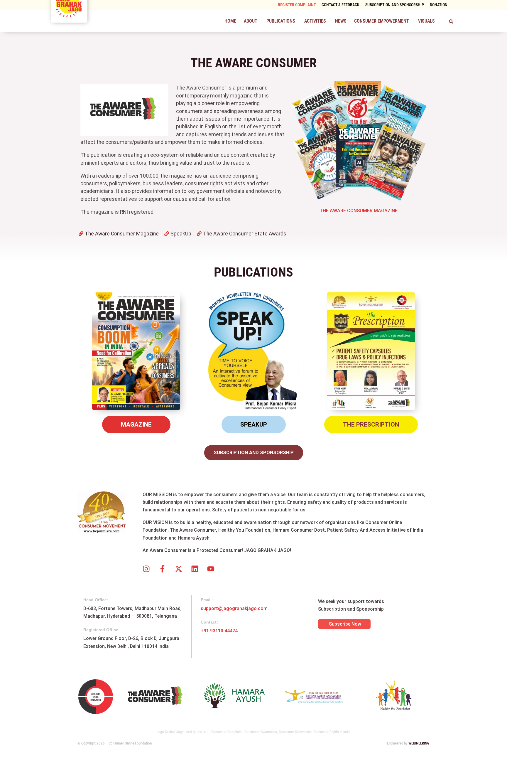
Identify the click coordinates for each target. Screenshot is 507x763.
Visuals (426, 21)
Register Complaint (297, 4)
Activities (315, 21)
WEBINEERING (419, 743)
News (341, 21)
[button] (251, 21)
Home (230, 21)
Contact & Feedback (340, 4)
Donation (438, 4)
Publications (280, 21)
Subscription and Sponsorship (394, 4)
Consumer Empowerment (381, 21)
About (250, 21)
